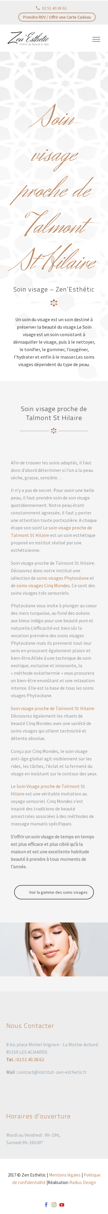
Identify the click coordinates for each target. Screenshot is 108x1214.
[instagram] (54, 1204)
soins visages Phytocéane (63, 578)
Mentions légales (65, 1175)
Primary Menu (96, 39)
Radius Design (82, 1182)
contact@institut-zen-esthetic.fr (52, 1072)
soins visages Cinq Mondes (43, 585)
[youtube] (61, 1204)
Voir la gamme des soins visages (58, 892)
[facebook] (46, 1204)
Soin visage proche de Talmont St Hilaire (52, 708)
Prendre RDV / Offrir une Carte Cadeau (57, 17)
